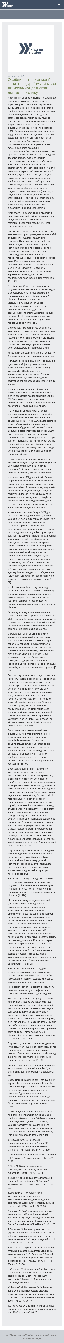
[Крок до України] (7, 5)
